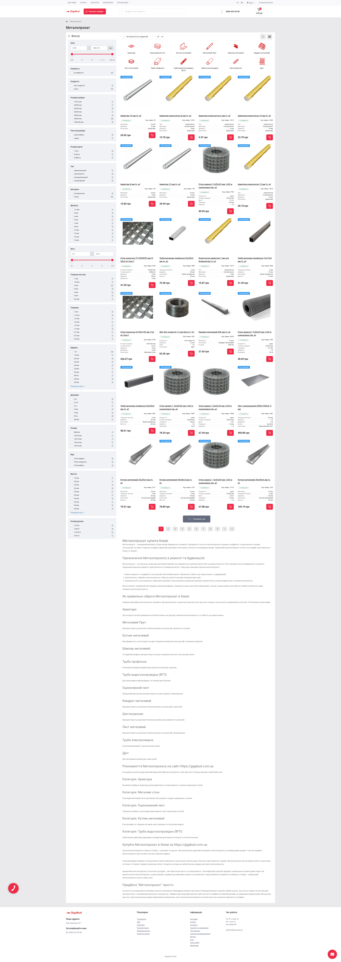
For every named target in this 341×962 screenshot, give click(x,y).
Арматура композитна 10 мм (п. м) (254, 116)
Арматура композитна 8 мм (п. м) (175, 116)
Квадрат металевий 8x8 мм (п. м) (214, 332)
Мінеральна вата (143, 931)
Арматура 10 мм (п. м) (130, 116)
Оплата (83, 3)
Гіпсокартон (141, 919)
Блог (192, 940)
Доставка (72, 3)
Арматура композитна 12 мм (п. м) (254, 184)
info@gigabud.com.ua (234, 930)
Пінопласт (141, 925)
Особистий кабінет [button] (266, 3)
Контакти (95, 3)
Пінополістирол (143, 928)
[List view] (263, 36)
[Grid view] (269, 36)
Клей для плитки (143, 934)
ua (242, 3)
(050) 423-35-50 (232, 11)
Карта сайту (195, 943)
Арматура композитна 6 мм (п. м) (214, 116)
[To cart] (152, 135)
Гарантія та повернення (199, 928)
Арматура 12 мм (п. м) (169, 184)
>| (232, 529)
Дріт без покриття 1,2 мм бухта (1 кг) (176, 332)
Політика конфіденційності (200, 934)
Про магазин (122, 3)
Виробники (108, 3)
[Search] (122, 11)
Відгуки (193, 937)
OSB (138, 922)
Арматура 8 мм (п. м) (130, 184)
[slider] (72, 54)
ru (238, 3)
